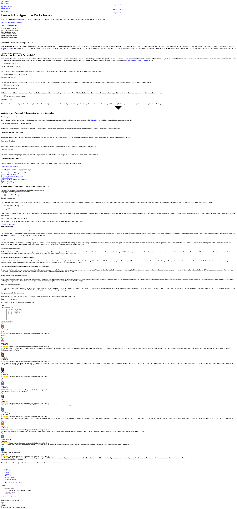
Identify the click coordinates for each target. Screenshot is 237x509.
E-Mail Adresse (5, 307)
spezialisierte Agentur (7, 48)
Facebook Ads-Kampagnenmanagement (136, 60)
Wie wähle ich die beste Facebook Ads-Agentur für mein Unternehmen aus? (17, 257)
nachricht (3, 320)
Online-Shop (94, 120)
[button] (122, 5)
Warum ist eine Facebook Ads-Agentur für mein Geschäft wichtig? (16, 230)
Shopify (115, 5)
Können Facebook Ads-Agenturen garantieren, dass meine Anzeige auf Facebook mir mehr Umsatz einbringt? (25, 266)
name (2, 305)
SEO (119, 5)
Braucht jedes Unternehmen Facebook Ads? (10, 284)
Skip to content (5, 1)
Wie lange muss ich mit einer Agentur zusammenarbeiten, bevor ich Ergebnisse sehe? (19, 239)
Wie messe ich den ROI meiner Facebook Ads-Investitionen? (14, 275)
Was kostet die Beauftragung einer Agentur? (11, 248)
